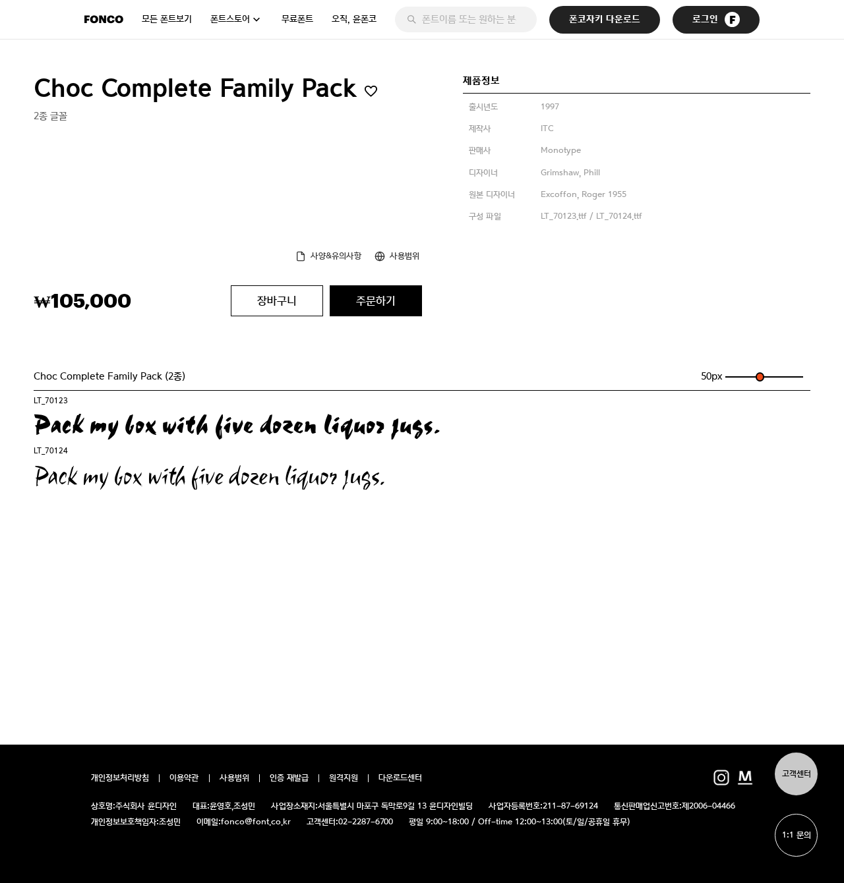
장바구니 (277, 300)
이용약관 (184, 778)
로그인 (705, 19)
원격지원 (343, 778)
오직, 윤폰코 (354, 19)
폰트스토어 (230, 19)
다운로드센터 (400, 778)
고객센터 (796, 774)
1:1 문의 (796, 835)
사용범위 (404, 256)
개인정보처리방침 (120, 778)
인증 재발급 (289, 778)
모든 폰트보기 (167, 19)
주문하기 (376, 300)
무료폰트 (297, 19)
